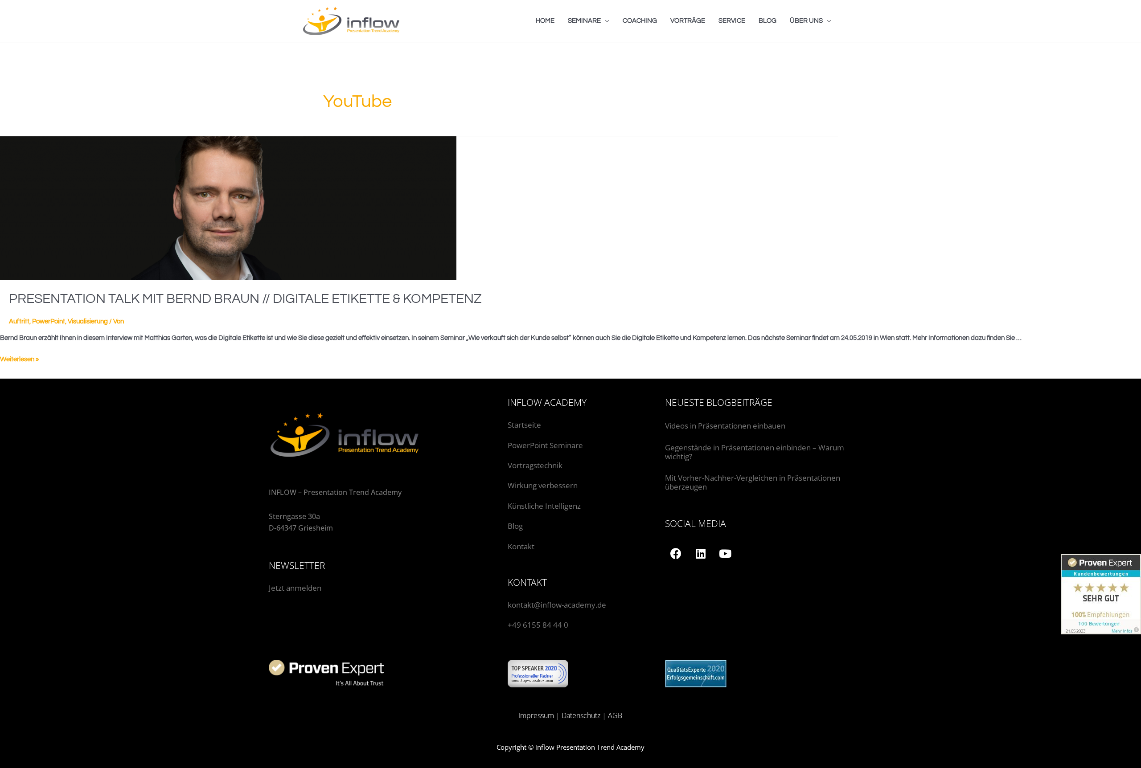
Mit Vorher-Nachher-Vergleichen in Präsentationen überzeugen (752, 482)
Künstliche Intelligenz (545, 506)
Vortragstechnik (535, 465)
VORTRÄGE (687, 20)
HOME (545, 20)
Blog (515, 526)
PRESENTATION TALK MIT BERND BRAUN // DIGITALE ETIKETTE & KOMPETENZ (245, 299)
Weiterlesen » (19, 359)
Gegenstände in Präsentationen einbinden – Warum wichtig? (754, 452)
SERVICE (731, 20)
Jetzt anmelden (295, 588)
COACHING (640, 20)
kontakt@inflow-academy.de (557, 605)
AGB (615, 715)
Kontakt (521, 546)
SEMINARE (584, 20)
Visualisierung (88, 321)
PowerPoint (48, 321)
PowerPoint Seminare (545, 445)
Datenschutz (581, 715)
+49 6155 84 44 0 (538, 625)
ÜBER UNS (806, 20)
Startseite (524, 425)
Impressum (536, 715)
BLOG (767, 20)
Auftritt (19, 321)
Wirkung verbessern (543, 485)
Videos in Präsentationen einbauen (725, 426)
